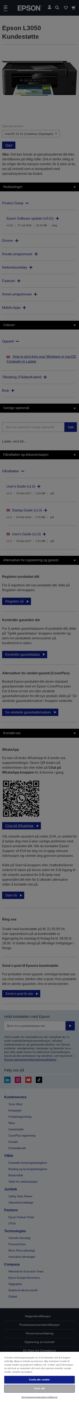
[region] (39, 1376)
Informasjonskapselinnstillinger (39, 1397)
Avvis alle (39, 1388)
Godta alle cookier (39, 1379)
